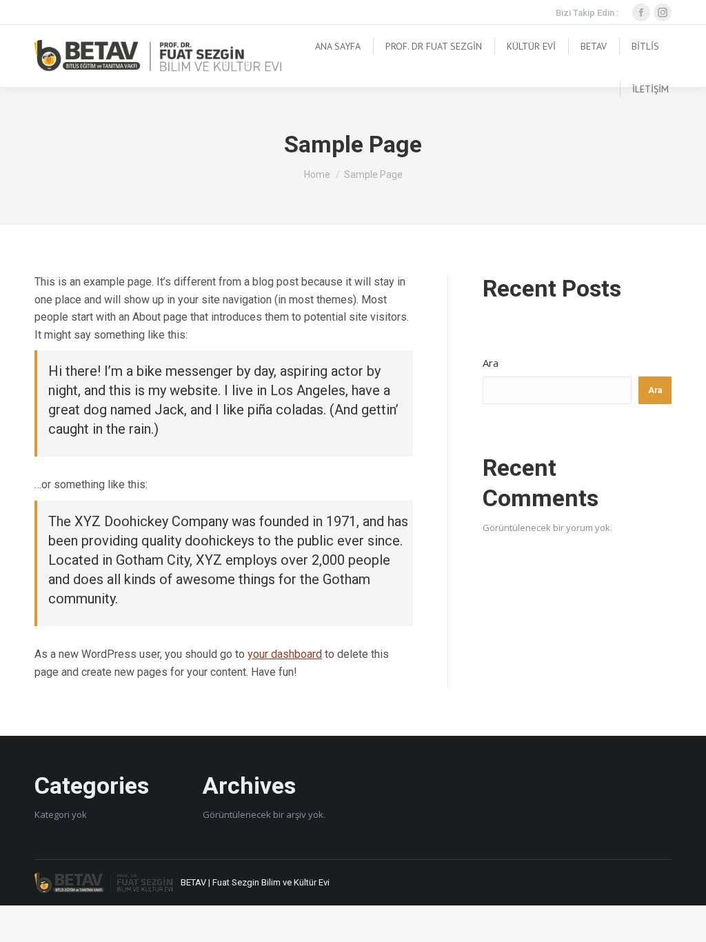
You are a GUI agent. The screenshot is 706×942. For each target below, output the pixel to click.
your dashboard (285, 654)
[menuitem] (337, 46)
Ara (490, 363)
